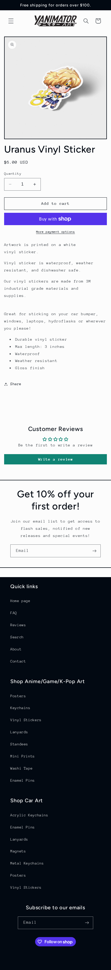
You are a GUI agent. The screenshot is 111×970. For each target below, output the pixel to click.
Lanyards (19, 732)
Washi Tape (21, 768)
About (15, 649)
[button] (11, 21)
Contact (18, 661)
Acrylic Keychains (29, 815)
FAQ (13, 613)
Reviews (18, 625)
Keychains (20, 708)
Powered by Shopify (76, 966)
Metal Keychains (27, 863)
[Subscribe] (94, 550)
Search (17, 637)
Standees (19, 744)
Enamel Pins (22, 780)
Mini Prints (22, 756)
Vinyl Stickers (26, 720)
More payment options (55, 232)
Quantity (12, 173)
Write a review (55, 459)
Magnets (18, 851)
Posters (18, 696)
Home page (20, 601)
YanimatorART (45, 966)
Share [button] (15, 384)
